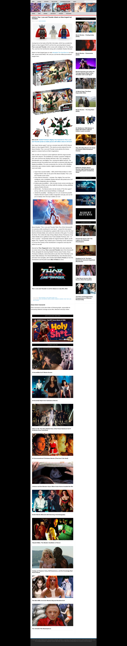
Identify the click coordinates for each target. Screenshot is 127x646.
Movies (50, 297)
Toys (56, 297)
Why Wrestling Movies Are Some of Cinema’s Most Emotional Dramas (85, 149)
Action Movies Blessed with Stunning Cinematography (48, 514)
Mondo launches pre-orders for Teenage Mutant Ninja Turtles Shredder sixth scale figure (85, 73)
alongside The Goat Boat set (60, 52)
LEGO (47, 297)
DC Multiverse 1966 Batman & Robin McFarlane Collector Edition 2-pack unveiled (85, 129)
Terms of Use (66, 641)
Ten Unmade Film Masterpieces (41, 628)
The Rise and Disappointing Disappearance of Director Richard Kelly (84, 298)
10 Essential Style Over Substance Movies (45, 400)
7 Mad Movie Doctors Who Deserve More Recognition (84, 279)
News (53, 297)
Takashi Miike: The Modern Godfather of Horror (46, 542)
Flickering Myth (63, 7)
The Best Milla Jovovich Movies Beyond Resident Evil (48, 600)
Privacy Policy (73, 641)
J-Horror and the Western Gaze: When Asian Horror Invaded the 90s (52, 486)
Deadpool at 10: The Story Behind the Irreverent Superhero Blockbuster (85, 260)
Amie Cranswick (42, 297)
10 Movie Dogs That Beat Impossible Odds (83, 92)
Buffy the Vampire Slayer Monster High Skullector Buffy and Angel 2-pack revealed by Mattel (85, 170)
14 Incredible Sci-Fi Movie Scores (42, 372)
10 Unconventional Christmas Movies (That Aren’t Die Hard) (50, 458)
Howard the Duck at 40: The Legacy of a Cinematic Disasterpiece (84, 240)
